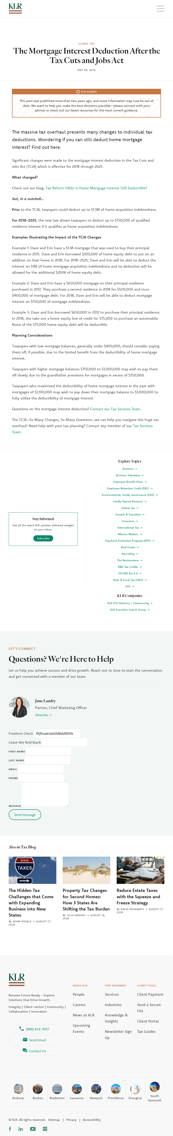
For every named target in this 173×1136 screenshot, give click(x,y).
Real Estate (128, 547)
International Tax (128, 527)
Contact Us (37, 1051)
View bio (41, 715)
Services (112, 994)
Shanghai (135, 1098)
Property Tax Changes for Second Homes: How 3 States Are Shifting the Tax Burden (86, 899)
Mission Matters (128, 534)
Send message (25, 815)
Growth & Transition (128, 514)
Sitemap (54, 1120)
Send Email (37, 1040)
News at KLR (84, 1015)
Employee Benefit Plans (128, 481)
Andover (18, 1098)
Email (13, 769)
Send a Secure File (149, 1007)
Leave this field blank (25, 742)
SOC (129, 586)
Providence (116, 1098)
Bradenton (57, 1098)
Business (128, 468)
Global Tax (128, 508)
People (79, 994)
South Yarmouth (155, 1098)
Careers (79, 1004)
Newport (96, 1098)
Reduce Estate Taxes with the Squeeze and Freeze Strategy (138, 896)
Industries (113, 1004)
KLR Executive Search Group (128, 609)
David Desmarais (132, 909)
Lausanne (77, 1098)
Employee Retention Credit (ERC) (128, 488)
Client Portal (148, 1021)
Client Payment (150, 994)
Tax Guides (146, 1031)
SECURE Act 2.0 (128, 573)
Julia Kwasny (76, 915)
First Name (17, 751)
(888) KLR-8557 (37, 1029)
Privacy (71, 1120)
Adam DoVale (22, 921)
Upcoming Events (81, 1028)
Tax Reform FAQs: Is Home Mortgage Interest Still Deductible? (96, 188)
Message (15, 805)
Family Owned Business (128, 501)
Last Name (16, 760)
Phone (13, 778)
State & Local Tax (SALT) (128, 580)
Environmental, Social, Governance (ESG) (128, 494)
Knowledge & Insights (116, 1018)
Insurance (128, 521)
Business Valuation (128, 475)
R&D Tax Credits (128, 566)
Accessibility (92, 1120)
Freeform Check (21, 733)
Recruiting (128, 553)
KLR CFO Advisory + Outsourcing (128, 603)
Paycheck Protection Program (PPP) (128, 540)
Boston (38, 1098)
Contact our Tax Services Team (115, 409)
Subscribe (43, 538)
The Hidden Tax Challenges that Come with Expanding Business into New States (31, 902)
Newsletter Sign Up (118, 1034)
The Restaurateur (128, 560)
